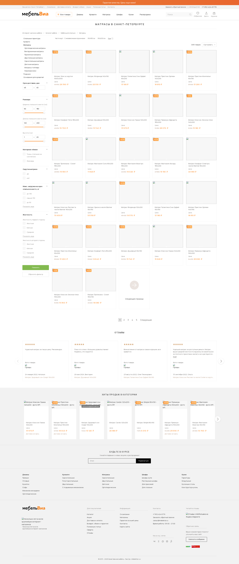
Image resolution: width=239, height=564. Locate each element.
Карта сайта (125, 527)
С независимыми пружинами (74, 38)
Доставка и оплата (64, 7)
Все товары (65, 14)
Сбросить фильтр (35, 274)
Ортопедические (29, 494)
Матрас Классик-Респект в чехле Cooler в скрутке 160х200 (193, 377)
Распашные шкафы (149, 481)
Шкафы (119, 14)
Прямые (25, 478)
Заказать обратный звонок (175, 7)
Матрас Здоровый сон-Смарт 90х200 (40, 377)
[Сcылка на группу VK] (154, 541)
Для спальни (147, 487)
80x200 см (101, 38)
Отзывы (90, 533)
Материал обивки (30, 149)
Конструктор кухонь (190, 487)
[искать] (190, 14)
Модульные (186, 481)
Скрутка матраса (30, 169)
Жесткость (27, 215)
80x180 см (91, 38)
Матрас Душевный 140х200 (85, 377)
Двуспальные (67, 484)
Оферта (90, 530)
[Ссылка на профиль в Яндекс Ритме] (171, 541)
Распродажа (145, 14)
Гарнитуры (186, 478)
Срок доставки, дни (31, 83)
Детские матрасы (31, 64)
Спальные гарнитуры (31, 38)
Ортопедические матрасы (35, 48)
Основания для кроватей (33, 77)
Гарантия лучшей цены (129, 520)
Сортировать (208, 45)
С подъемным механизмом (73, 487)
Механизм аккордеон (31, 490)
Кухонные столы (188, 484)
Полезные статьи (99, 7)
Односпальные (68, 478)
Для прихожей (147, 484)
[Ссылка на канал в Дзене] (167, 541)
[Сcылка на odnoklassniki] (158, 541)
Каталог (90, 514)
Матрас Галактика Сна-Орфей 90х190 (139, 377)
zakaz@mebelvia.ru (160, 520)
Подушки (27, 74)
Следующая (146, 320)
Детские (105, 484)
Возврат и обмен (78, 7)
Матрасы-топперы (31, 67)
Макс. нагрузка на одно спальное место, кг (32, 187)
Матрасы (106, 14)
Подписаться (143, 461)
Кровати (92, 14)
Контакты (111, 7)
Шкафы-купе (147, 478)
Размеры (26, 99)
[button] (65, 115)
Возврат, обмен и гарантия (97, 523)
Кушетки (25, 484)
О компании (51, 7)
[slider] (24, 113)
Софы (24, 487)
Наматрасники (30, 71)
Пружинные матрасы (32, 54)
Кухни (131, 14)
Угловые (25, 481)
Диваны (80, 14)
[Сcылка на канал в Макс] (162, 541)
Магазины (124, 517)
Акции (89, 7)
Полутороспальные (70, 481)
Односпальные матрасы (34, 61)
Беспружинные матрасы (34, 51)
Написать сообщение (196, 539)
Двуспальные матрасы (33, 58)
